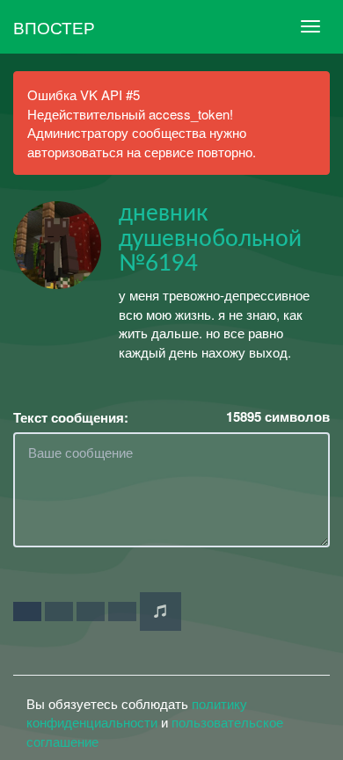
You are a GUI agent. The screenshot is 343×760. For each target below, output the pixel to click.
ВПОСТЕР (54, 27)
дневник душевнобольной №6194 (210, 238)
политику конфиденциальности (136, 712)
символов (278, 417)
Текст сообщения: (70, 418)
